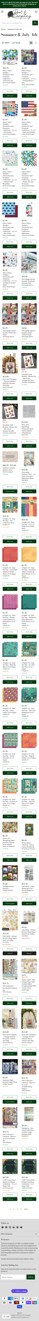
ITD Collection (7, 992)
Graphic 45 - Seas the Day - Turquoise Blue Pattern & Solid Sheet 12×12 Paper (29, 619)
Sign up (30, 1277)
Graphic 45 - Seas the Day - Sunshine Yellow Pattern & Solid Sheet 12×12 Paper (29, 572)
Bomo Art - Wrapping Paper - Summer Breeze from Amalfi (9, 841)
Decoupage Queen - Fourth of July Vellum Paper (29, 333)
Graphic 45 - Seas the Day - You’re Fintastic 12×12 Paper (9, 757)
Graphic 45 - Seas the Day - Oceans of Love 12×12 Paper (10, 801)
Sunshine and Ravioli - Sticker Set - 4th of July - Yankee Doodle (10, 428)
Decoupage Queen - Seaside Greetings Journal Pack (29, 281)
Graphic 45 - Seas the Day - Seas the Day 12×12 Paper (28, 801)
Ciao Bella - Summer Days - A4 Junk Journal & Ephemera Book (28, 475)
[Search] (35, 23)
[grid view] (31, 43)
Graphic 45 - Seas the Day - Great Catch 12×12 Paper (9, 710)
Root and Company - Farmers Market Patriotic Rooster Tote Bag (10, 382)
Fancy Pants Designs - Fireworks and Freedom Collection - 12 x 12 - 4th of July (10, 228)
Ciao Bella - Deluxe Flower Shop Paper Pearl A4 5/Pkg (10, 938)
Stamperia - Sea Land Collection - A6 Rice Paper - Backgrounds (28, 1131)
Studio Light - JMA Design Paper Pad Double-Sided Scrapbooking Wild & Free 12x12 (29, 984)
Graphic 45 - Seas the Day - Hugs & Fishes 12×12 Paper (29, 756)
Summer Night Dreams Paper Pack (10, 1081)
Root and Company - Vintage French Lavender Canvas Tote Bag (10, 1038)
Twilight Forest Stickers (8, 887)
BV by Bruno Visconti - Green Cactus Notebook (28, 845)
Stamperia (25, 1136)
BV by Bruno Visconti (28, 849)
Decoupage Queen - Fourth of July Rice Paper (10, 333)
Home (3, 29)
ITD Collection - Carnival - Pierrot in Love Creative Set (9, 1137)
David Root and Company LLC (19, 1317)
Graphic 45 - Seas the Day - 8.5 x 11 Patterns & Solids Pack (28, 525)
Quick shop (10, 91)
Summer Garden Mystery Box (9, 469)
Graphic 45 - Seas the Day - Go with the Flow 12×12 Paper (28, 666)
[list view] (35, 43)
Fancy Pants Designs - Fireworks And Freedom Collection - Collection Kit (8, 75)
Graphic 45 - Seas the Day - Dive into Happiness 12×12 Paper (29, 711)
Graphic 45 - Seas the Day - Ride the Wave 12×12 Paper (9, 665)
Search (19, 1313)
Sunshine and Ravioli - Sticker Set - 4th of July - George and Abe (29, 377)
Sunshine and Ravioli (28, 382)
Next (26, 1209)
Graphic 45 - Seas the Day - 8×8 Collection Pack (9, 521)
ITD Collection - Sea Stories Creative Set (10, 988)
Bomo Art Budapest (9, 846)
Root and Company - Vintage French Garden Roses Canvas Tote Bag (29, 1038)
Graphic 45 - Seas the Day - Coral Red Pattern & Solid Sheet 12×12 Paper (10, 571)
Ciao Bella (25, 480)
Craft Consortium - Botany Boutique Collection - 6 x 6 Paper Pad (29, 1183)
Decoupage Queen (27, 285)
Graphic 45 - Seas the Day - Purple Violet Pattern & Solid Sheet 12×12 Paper (9, 619)
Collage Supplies (8, 890)
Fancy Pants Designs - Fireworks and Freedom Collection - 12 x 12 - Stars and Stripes (29, 127)
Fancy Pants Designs (9, 82)
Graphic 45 (6, 525)
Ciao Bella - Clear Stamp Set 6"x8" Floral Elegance (28, 888)
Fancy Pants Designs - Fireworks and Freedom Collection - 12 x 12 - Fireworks (10, 127)
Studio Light (25, 990)
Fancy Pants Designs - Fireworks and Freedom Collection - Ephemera (27, 228)
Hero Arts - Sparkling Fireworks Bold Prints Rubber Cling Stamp (27, 429)
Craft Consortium (8, 1188)
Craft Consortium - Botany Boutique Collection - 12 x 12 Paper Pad (10, 1183)
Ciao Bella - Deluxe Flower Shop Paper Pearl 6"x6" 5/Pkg (29, 932)
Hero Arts (25, 435)
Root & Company (8, 387)
